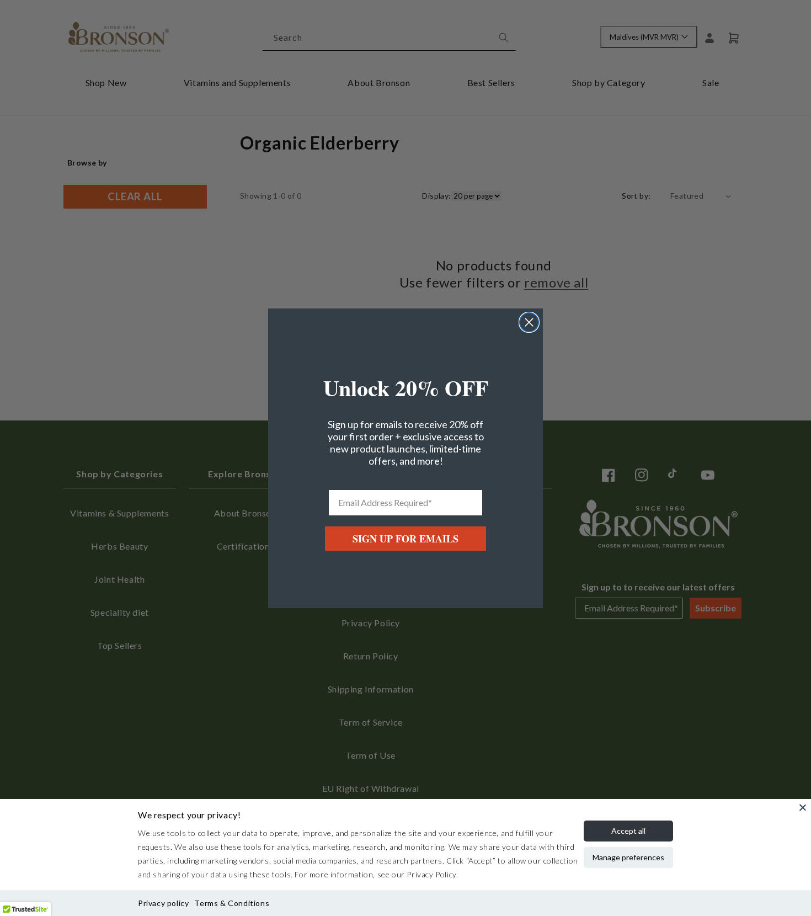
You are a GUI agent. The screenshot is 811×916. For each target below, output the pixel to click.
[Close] (802, 807)
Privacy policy (163, 903)
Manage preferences (628, 857)
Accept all (628, 830)
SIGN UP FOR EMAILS (405, 538)
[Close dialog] (529, 322)
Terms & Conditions (231, 903)
